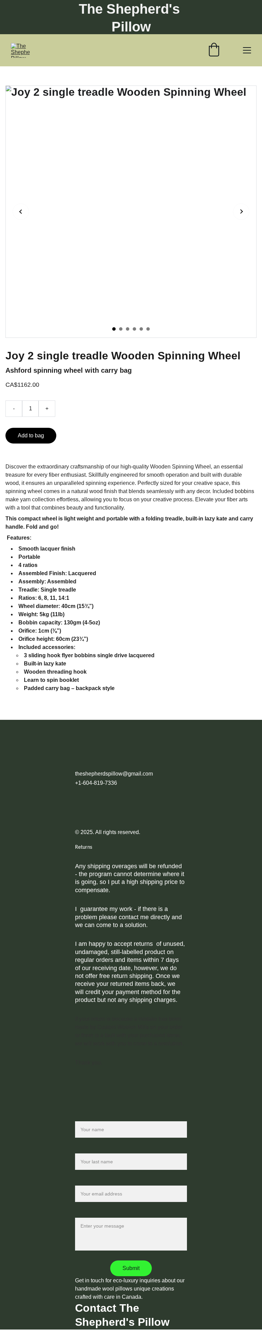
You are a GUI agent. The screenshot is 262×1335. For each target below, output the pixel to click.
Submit (131, 1268)
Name (82, 1117)
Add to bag (31, 435)
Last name (87, 1149)
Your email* (89, 1181)
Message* (87, 1213)
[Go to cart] (214, 50)
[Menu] (247, 50)
